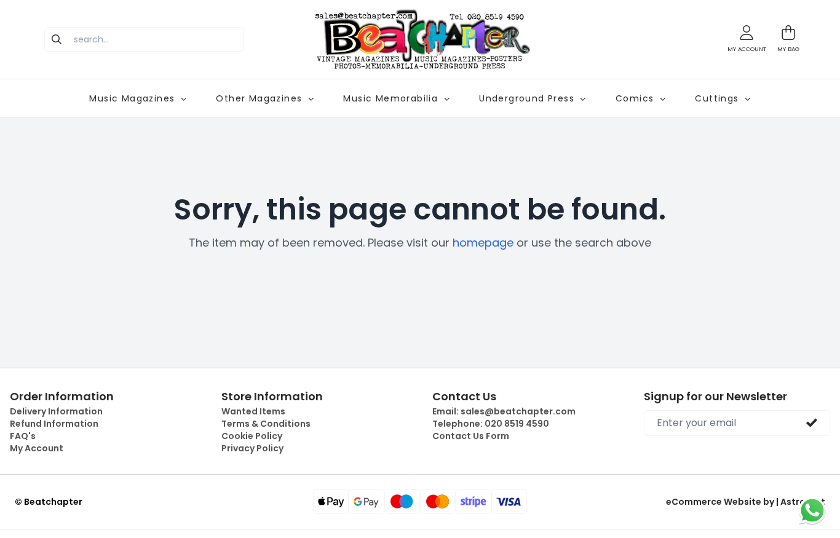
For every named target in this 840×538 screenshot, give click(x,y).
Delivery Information (56, 411)
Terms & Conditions (266, 423)
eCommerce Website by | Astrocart (745, 502)
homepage (483, 242)
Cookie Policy (251, 436)
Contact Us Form (470, 436)
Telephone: (490, 423)
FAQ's (23, 436)
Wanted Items (253, 411)
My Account (36, 448)
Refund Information (54, 423)
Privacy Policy (252, 448)
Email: (504, 411)
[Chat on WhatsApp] (812, 510)
